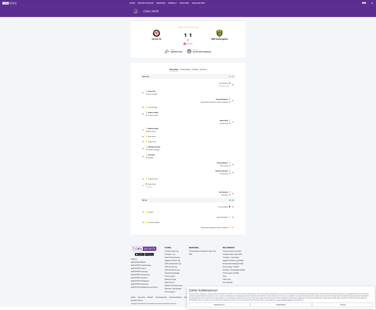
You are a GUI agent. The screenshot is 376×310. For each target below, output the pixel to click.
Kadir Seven (152, 131)
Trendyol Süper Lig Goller (232, 251)
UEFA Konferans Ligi (172, 270)
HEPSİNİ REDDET (281, 305)
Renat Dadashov (222, 163)
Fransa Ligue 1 (170, 276)
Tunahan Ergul (153, 115)
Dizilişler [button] (195, 69)
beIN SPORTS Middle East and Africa (144, 287)
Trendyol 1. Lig (170, 254)
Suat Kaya (151, 155)
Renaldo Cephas (224, 86)
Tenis (224, 276)
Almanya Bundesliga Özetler (233, 264)
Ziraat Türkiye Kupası (172, 257)
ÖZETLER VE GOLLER (145, 3)
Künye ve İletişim (175, 297)
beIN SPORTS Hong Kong (140, 275)
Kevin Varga (224, 166)
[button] (9, 3)
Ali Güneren (224, 174)
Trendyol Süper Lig (171, 251)
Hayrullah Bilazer (222, 217)
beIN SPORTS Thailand (139, 278)
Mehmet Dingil (153, 128)
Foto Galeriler (228, 282)
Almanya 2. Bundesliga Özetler (234, 270)
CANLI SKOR (184, 3)
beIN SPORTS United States (141, 265)
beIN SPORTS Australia (139, 271)
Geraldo (150, 158)
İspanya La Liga (170, 279)
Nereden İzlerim (137, 300)
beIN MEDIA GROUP (138, 262)
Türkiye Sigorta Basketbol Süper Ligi (202, 251)
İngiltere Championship (173, 285)
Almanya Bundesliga (172, 273)
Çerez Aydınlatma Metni (283, 300)
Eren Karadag (152, 94)
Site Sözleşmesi (161, 297)
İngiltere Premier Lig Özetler (233, 260)
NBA (190, 254)
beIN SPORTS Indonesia (139, 284)
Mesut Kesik (224, 120)
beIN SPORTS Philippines (140, 281)
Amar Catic (151, 91)
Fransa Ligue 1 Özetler (231, 267)
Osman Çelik (224, 123)
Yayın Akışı (141, 297)
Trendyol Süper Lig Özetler (232, 254)
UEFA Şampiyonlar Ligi (173, 264)
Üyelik (133, 297)
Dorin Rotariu (223, 83)
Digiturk (134, 259)
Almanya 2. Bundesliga (173, 289)
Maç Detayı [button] (174, 69)
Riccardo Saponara (221, 171)
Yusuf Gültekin (223, 207)
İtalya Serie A (169, 282)
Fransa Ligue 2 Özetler (231, 273)
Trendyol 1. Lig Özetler (231, 257)
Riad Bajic (224, 195)
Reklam (150, 297)
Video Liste (227, 279)
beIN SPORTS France (138, 268)
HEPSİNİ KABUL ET (219, 305)
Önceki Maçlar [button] (185, 69)
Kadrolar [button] (203, 69)
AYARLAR (343, 305)
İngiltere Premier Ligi (172, 260)
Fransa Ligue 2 (170, 292)
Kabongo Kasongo (154, 147)
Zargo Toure (152, 142)
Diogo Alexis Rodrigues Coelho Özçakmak (214, 102)
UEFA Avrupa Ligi (171, 267)
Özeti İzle (190, 44)
